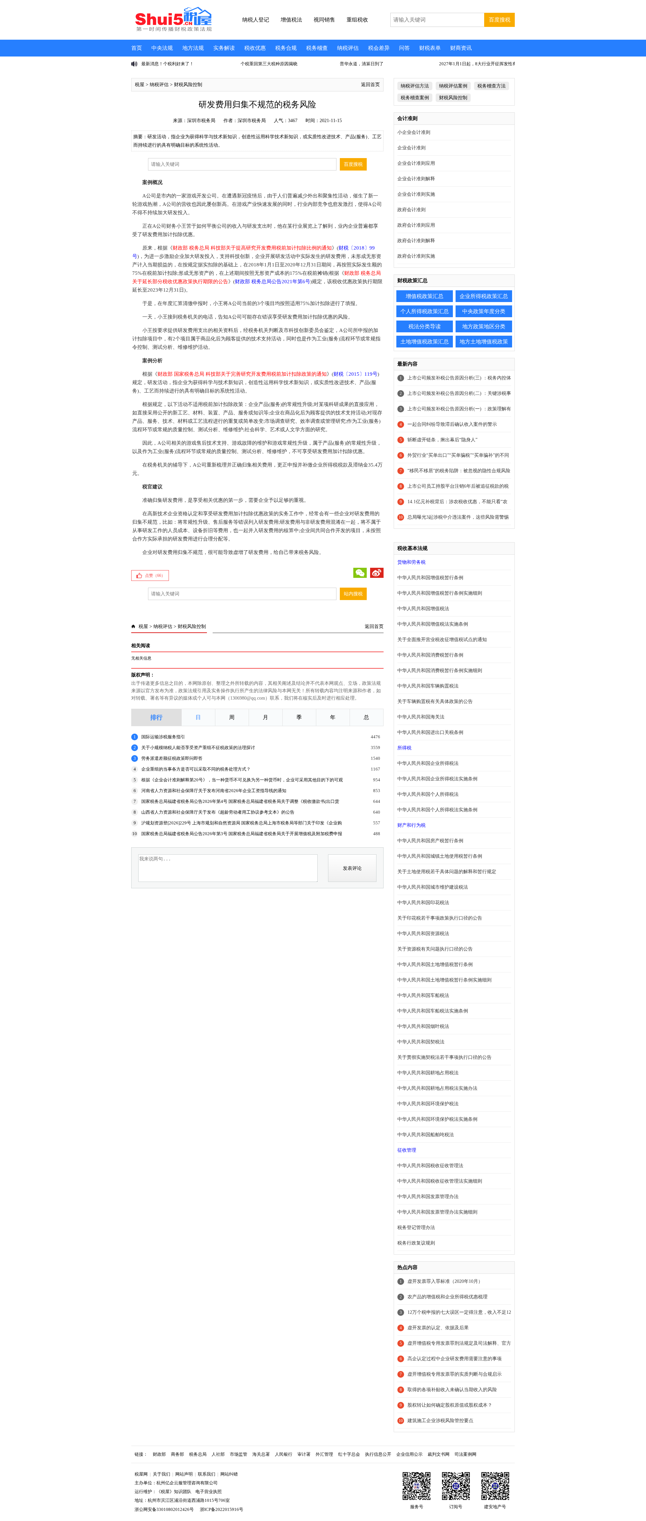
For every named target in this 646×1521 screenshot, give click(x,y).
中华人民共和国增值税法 (423, 608)
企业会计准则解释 (416, 178)
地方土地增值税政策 (484, 341)
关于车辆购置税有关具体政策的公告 (435, 701)
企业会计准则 (411, 147)
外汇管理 (324, 1454)
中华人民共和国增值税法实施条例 (432, 624)
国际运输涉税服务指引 (163, 736)
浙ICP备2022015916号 (221, 1509)
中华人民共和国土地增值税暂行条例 (435, 964)
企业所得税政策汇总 (484, 296)
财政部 (159, 1454)
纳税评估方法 (415, 85)
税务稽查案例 (415, 97)
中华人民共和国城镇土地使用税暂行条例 (439, 856)
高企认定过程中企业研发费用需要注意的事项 (454, 1358)
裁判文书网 (439, 1454)
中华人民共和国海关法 (420, 716)
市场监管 (238, 1454)
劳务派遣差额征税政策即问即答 (172, 758)
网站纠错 (229, 1474)
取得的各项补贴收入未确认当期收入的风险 (452, 1389)
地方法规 (193, 48)
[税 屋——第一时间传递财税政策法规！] (172, 30)
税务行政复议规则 (416, 1243)
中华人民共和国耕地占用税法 (428, 1072)
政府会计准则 (411, 209)
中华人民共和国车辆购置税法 (428, 686)
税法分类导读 (424, 326)
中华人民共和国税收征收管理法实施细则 (439, 1181)
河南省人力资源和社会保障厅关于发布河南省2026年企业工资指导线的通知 (213, 790)
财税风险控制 (188, 84)
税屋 (139, 84)
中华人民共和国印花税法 (423, 902)
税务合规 (286, 48)
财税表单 (430, 48)
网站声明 (184, 1474)
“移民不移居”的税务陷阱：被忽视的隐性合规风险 (458, 470)
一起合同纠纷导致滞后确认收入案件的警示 (452, 424)
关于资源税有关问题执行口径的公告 (435, 949)
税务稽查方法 (491, 85)
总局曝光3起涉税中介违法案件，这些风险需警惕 (458, 517)
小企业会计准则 (413, 132)
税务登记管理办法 (416, 1227)
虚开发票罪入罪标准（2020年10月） (445, 1281)
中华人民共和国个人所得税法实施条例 (437, 809)
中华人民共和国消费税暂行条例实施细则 (439, 670)
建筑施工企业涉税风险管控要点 (440, 1420)
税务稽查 (317, 48)
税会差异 (379, 48)
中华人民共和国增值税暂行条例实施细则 (439, 593)
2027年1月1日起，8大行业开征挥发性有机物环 (385, 63)
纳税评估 (348, 48)
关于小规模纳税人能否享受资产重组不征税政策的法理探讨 (198, 747)
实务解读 (224, 48)
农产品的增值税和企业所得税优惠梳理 (447, 1296)
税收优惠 (255, 48)
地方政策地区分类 (483, 326)
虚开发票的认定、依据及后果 (438, 1327)
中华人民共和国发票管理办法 (428, 1196)
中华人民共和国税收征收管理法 (430, 1165)
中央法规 (162, 48)
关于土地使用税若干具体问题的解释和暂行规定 (446, 871)
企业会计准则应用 (416, 163)
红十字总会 (349, 1454)
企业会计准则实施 (416, 194)
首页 (136, 48)
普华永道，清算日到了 (262, 63)
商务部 (177, 1454)
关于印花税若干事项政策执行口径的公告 (439, 918)
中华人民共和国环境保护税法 (428, 1103)
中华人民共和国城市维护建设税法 (432, 887)
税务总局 (198, 1454)
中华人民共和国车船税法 (423, 995)
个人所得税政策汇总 (424, 311)
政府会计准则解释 (416, 240)
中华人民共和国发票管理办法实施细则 (437, 1212)
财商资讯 (461, 48)
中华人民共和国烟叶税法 (423, 1026)
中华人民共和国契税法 (420, 1041)
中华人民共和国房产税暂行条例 (430, 840)
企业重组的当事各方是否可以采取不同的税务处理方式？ (196, 769)
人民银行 (283, 1454)
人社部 (218, 1454)
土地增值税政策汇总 (424, 341)
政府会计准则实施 (416, 256)
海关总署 (261, 1454)
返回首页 (370, 84)
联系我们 (206, 1474)
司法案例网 (465, 1454)
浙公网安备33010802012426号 (164, 1509)
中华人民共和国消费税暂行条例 (430, 655)
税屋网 (141, 1474)
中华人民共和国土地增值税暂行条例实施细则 (444, 979)
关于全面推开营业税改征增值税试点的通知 (442, 639)
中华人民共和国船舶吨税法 (425, 1134)
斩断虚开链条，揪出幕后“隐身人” (442, 439)
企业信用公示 (409, 1454)
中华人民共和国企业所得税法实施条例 (437, 778)
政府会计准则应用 (416, 225)
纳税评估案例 (453, 85)
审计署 (304, 1454)
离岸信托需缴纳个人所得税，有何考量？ (478, 63)
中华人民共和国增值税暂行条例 (430, 577)
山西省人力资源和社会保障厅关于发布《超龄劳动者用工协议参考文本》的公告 (217, 812)
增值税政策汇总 (424, 296)
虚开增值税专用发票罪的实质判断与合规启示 (454, 1374)
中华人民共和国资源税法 (423, 933)
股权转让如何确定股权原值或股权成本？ (449, 1405)
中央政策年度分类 (483, 311)
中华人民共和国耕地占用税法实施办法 (437, 1088)
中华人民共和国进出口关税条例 (430, 732)
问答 (404, 48)
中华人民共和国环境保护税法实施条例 (437, 1119)
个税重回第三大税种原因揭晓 (169, 63)
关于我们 (161, 1474)
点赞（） (155, 575)
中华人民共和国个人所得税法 (428, 794)
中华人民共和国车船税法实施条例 (432, 1010)
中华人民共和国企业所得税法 (428, 763)
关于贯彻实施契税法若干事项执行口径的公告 (444, 1057)
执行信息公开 (378, 1454)
